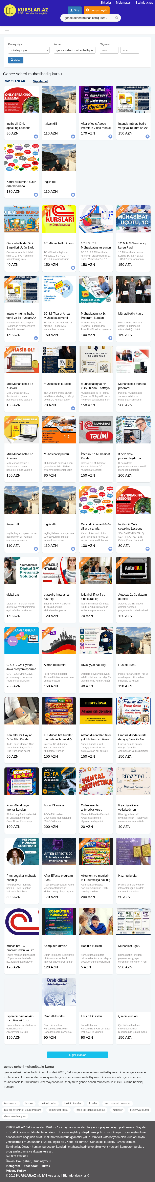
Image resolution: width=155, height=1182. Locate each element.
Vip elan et (40, 81)
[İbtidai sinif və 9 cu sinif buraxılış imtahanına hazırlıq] (96, 562)
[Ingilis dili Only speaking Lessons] (133, 491)
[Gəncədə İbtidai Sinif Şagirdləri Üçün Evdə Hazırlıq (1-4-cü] (21, 210)
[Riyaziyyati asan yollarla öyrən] (133, 772)
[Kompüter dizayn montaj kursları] (21, 772)
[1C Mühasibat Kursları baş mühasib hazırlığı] (59, 702)
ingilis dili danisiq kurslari (90, 1109)
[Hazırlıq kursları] (96, 913)
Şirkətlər (105, 2)
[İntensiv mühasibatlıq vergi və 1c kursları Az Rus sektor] (21, 281)
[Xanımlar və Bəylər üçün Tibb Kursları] (21, 702)
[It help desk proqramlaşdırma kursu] (133, 421)
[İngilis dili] (59, 491)
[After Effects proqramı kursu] (59, 843)
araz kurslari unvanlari (117, 1103)
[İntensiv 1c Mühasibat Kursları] (96, 421)
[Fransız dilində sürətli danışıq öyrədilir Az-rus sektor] (133, 702)
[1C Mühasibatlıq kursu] (59, 210)
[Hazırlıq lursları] (133, 843)
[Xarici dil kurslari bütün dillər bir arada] (96, 491)
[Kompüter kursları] (59, 913)
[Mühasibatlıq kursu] (133, 281)
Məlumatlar (123, 2)
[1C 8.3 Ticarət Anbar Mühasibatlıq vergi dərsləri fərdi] (59, 281)
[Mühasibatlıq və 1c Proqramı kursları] (96, 281)
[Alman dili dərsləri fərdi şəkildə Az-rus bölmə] (96, 702)
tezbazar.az (11, 1103)
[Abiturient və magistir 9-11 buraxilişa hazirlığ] (96, 843)
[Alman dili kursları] (59, 632)
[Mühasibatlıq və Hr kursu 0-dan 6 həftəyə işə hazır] (96, 351)
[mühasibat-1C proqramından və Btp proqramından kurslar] (21, 913)
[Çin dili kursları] (133, 983)
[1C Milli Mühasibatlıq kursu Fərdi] (133, 210)
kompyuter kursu (58, 1109)
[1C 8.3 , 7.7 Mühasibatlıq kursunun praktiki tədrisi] (96, 210)
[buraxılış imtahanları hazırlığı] (59, 562)
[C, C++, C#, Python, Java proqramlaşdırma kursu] (21, 632)
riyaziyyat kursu (139, 1109)
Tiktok (45, 1166)
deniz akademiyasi (15, 1116)
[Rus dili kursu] (133, 632)
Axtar (17, 60)
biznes (29, 1103)
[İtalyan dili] (21, 491)
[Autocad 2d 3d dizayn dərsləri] (133, 562)
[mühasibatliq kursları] (59, 351)
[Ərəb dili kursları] (59, 983)
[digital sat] (21, 562)
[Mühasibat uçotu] (133, 913)
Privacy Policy (16, 1170)
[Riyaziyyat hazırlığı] (96, 632)
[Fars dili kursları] (96, 983)
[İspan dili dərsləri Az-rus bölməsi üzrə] (21, 983)
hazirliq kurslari (73, 1103)
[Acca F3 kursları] (59, 772)
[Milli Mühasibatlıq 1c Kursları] (21, 351)
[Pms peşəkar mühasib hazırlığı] (21, 843)
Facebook (31, 1166)
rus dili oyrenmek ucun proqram (22, 1109)
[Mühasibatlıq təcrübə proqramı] (133, 351)
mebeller (118, 1109)
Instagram (13, 1166)
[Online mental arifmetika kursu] (96, 772)
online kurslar (48, 1103)
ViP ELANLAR (15, 81)
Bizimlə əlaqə (144, 2)
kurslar (93, 1103)
